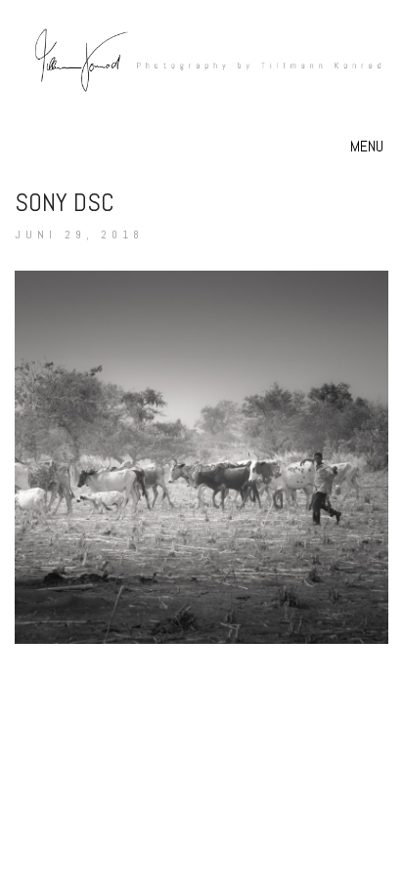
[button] (369, 146)
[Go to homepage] (201, 78)
